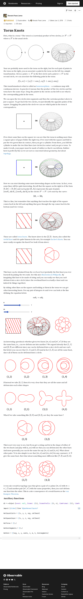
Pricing (39, 3)
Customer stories (47, 594)
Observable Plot (28, 591)
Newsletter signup (67, 594)
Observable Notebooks (11, 587)
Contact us (64, 591)
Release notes (27, 596)
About (63, 587)
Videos (44, 591)
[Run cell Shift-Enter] (79, 538)
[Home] (12, 576)
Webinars (45, 589)
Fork (70, 10)
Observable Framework (30, 589)
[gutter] (1, 30)
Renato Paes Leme (15, 16)
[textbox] (41, 538)
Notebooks (13, 3)
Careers (63, 589)
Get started (73, 3)
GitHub (63, 596)
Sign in (60, 3)
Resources (25, 3)
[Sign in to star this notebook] (75, 10)
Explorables (22, 20)
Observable (26, 587)
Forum (44, 596)
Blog (43, 587)
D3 (24, 594)
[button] (1, 27)
